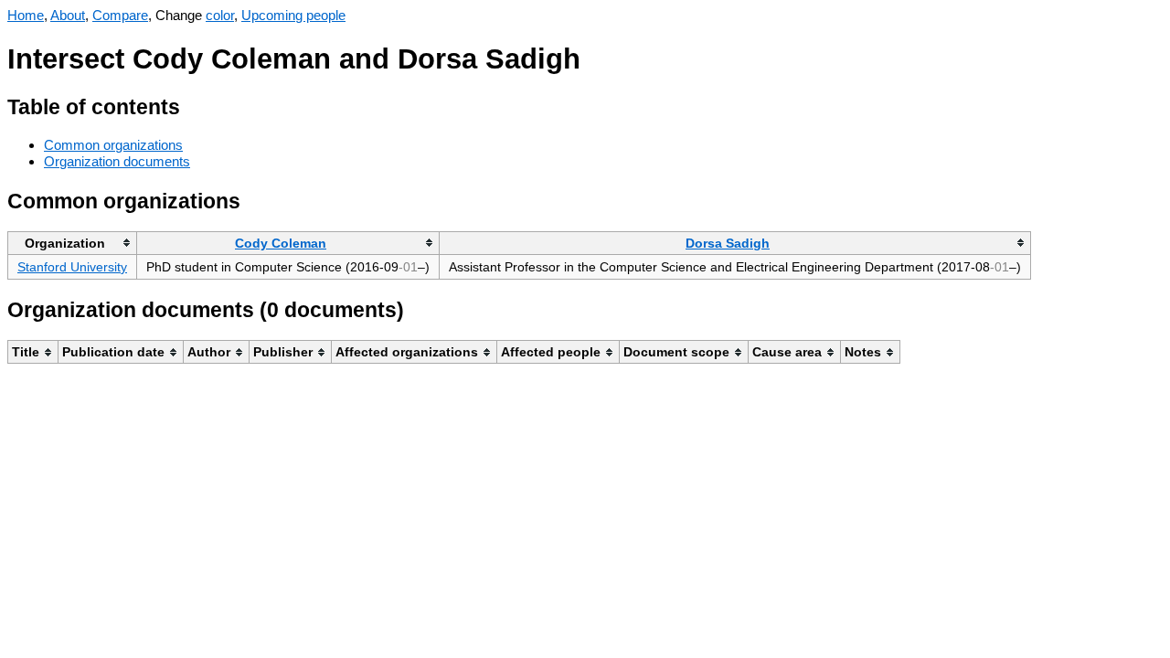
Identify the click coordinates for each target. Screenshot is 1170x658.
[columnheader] (72, 242)
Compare (120, 15)
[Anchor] (194, 104)
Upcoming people (293, 15)
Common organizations (113, 145)
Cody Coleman (280, 243)
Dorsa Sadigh (728, 243)
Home (25, 15)
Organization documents (117, 161)
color (220, 15)
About (67, 15)
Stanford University (72, 267)
